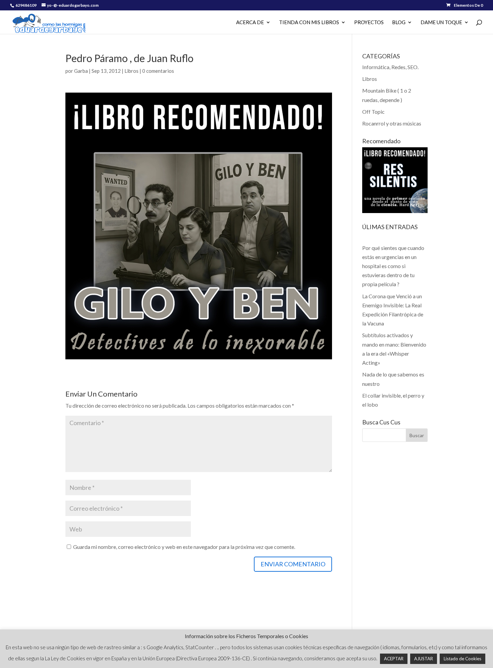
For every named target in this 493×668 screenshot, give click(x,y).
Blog (398, 22)
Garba (81, 71)
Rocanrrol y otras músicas (391, 123)
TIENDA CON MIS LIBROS (309, 22)
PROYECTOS (369, 22)
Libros (131, 71)
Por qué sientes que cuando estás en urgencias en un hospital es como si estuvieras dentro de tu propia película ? (393, 266)
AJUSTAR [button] (423, 658)
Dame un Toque (441, 22)
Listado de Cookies (462, 658)
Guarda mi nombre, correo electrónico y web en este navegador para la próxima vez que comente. (184, 547)
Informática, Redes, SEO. (390, 67)
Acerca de (250, 22)
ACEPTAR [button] (393, 658)
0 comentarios (158, 71)
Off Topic (373, 111)
